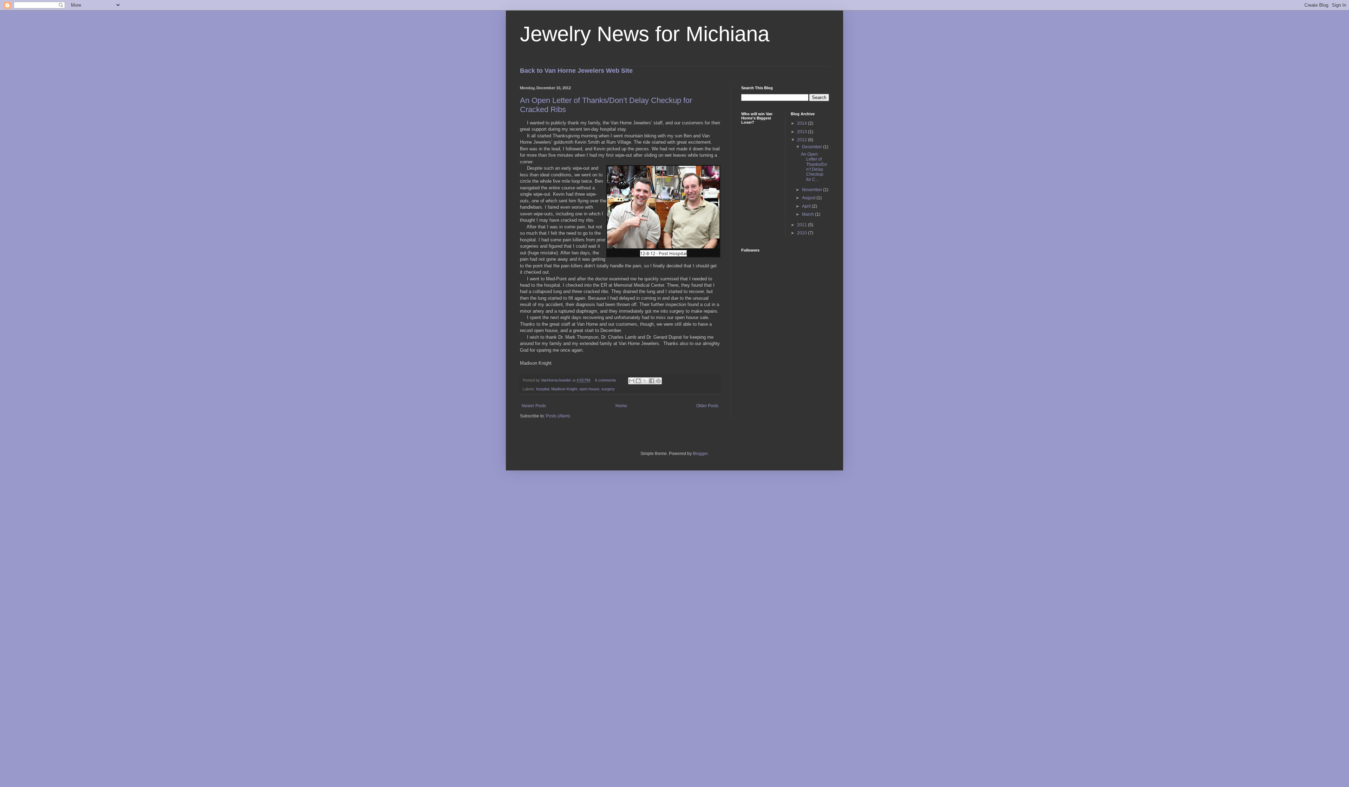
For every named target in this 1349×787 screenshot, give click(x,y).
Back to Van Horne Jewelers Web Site (576, 70)
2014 (802, 123)
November (812, 189)
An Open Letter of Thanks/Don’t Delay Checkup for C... (814, 167)
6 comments (605, 380)
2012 (802, 139)
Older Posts (707, 405)
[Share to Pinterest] (658, 380)
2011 (802, 224)
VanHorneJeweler (556, 380)
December (812, 146)
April (807, 206)
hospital (542, 389)
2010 (802, 232)
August (809, 197)
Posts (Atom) (558, 416)
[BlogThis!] (638, 380)
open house (589, 389)
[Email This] (631, 380)
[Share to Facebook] (651, 380)
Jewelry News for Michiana (644, 34)
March (808, 214)
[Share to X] (645, 380)
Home (621, 405)
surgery (608, 389)
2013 (802, 131)
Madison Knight (564, 389)
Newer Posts (534, 405)
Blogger (700, 453)
